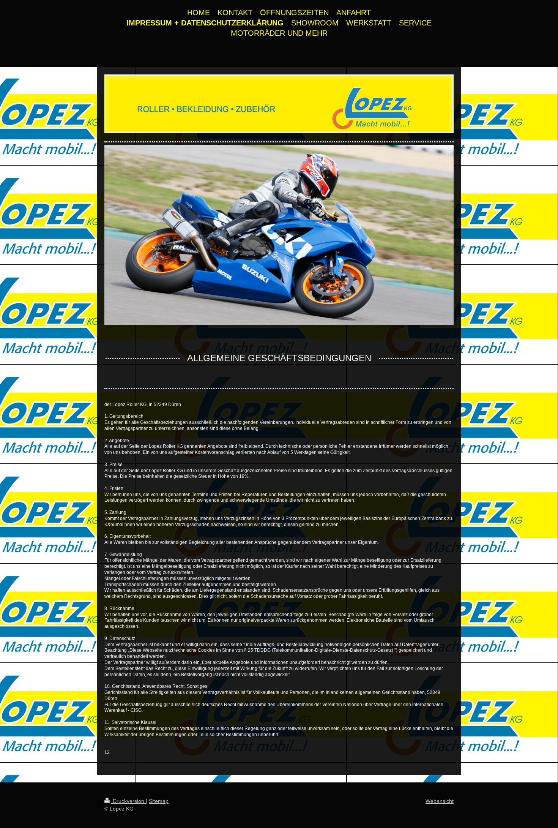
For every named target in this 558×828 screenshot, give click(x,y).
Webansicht (440, 801)
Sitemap (159, 801)
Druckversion (128, 801)
